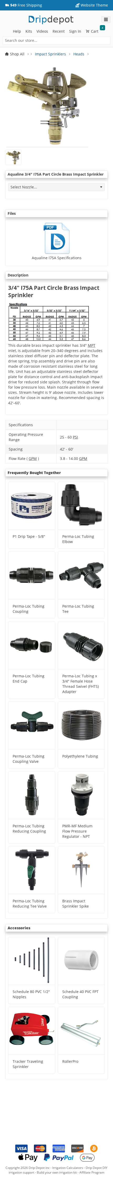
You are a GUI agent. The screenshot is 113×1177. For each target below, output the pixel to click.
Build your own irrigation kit (57, 1172)
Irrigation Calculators (67, 1168)
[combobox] (56, 40)
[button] (23, 5)
